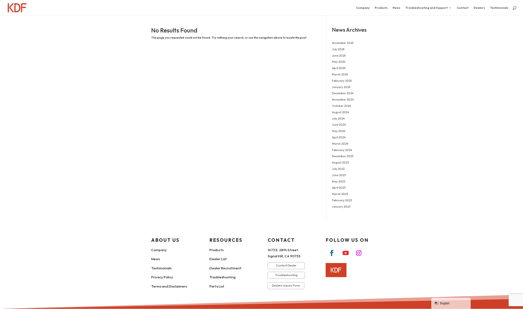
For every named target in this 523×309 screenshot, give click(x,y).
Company (363, 8)
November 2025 (342, 43)
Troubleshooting (286, 275)
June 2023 (339, 175)
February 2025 (342, 81)
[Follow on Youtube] (346, 253)
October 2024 (341, 106)
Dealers (479, 8)
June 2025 (339, 55)
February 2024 (342, 150)
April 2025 (338, 68)
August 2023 (340, 162)
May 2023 (338, 181)
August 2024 (340, 112)
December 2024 (342, 93)
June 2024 (339, 125)
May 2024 (338, 131)
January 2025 (341, 87)
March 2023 (340, 194)
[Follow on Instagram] (358, 253)
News (396, 8)
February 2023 (342, 200)
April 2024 (339, 137)
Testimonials (499, 8)
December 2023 (342, 156)
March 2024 (340, 144)
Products (381, 8)
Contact (462, 8)
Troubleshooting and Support (426, 8)
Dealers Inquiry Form (286, 285)
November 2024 (343, 99)
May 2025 (338, 62)
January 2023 (341, 206)
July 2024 (338, 118)
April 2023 (339, 187)
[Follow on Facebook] (332, 253)
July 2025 (338, 49)
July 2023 (338, 169)
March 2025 (340, 74)
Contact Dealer (286, 265)
